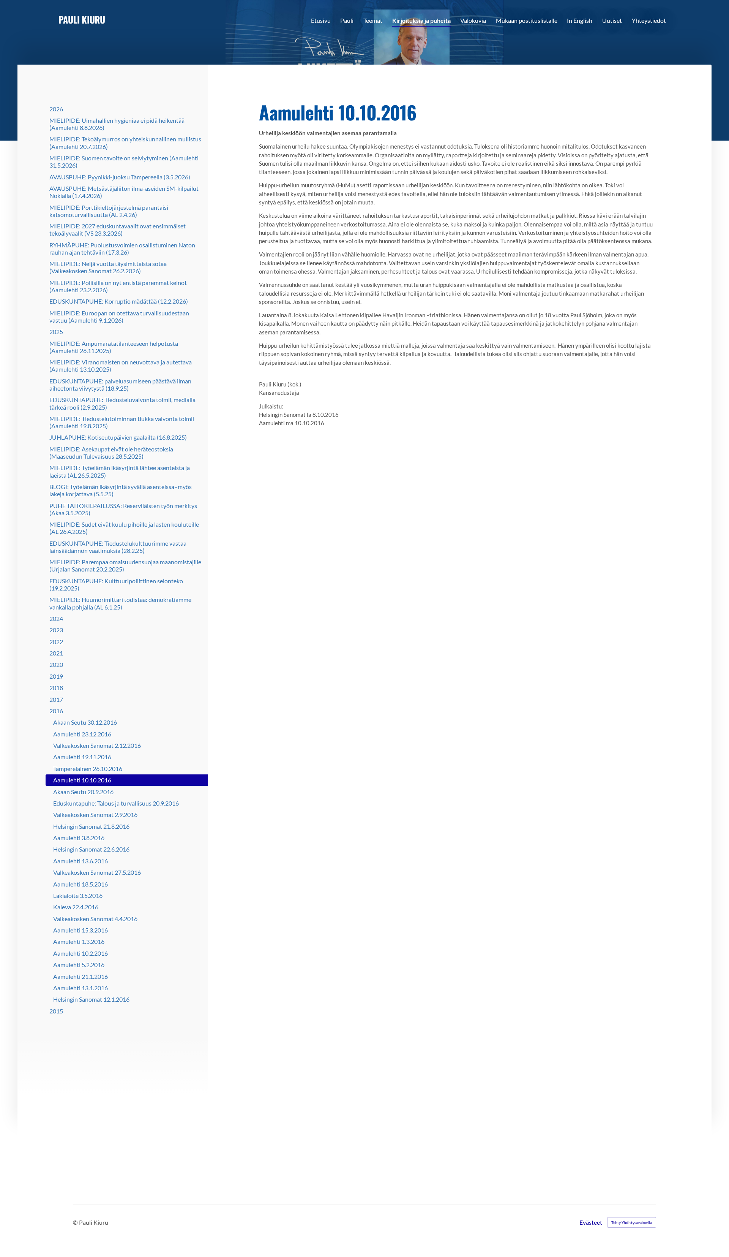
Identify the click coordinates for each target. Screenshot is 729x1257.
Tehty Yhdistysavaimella (631, 1222)
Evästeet (590, 1222)
